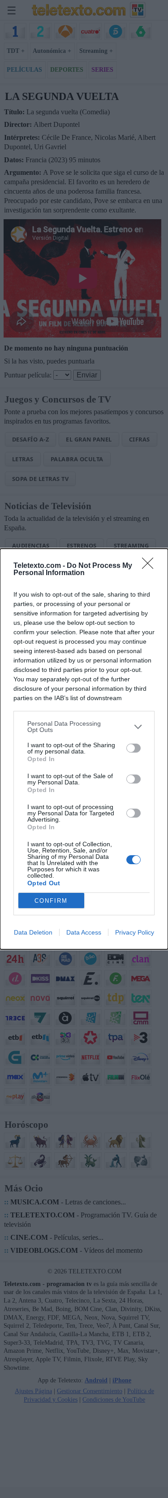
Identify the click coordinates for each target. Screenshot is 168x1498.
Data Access (83, 932)
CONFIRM (51, 900)
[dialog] (84, 749)
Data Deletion (33, 932)
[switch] (133, 748)
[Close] (150, 566)
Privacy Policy (134, 932)
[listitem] (84, 726)
